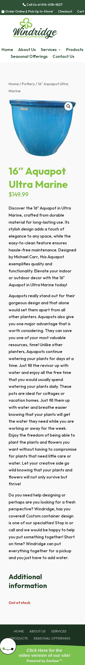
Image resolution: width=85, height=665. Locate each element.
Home (7, 50)
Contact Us (63, 57)
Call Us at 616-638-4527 (44, 5)
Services (49, 50)
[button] (68, 106)
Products (74, 50)
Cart (80, 11)
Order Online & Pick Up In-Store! (29, 11)
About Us (27, 50)
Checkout (65, 11)
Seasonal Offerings (29, 57)
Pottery (28, 83)
